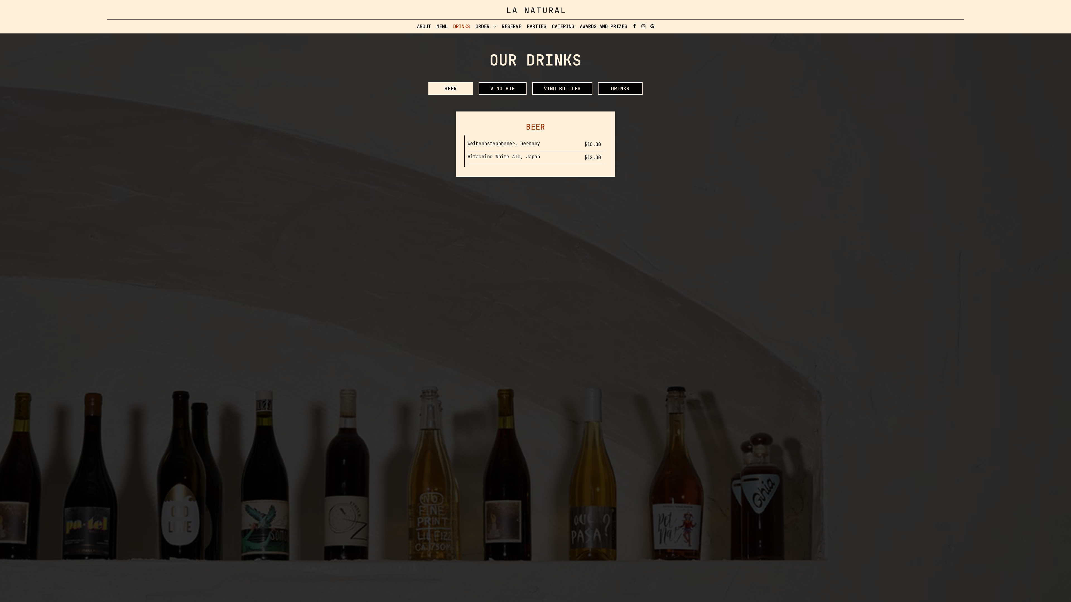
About (424, 26)
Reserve (511, 26)
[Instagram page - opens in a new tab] (643, 26)
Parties (536, 26)
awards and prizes (603, 26)
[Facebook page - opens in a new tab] (634, 26)
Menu (442, 26)
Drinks (461, 26)
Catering (563, 26)
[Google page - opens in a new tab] (652, 26)
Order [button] (484, 26)
